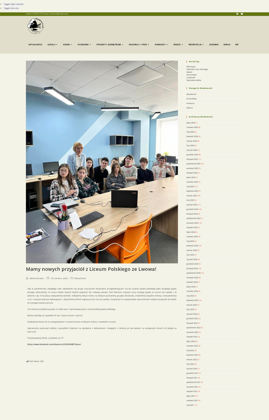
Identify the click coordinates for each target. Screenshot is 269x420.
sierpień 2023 (191, 282)
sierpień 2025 (191, 172)
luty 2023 (190, 309)
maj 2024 (190, 241)
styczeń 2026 (191, 150)
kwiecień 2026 (192, 136)
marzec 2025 (191, 195)
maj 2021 (190, 405)
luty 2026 (190, 145)
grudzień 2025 (192, 154)
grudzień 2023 (192, 264)
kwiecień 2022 (192, 355)
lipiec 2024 (190, 232)
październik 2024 (193, 218)
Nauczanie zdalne (193, 80)
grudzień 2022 (192, 318)
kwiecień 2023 (192, 300)
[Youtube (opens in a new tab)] (242, 13)
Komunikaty (191, 74)
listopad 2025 (192, 159)
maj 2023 (190, 295)
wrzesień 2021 (192, 387)
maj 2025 (190, 186)
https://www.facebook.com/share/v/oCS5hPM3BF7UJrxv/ (54, 344)
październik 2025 (193, 163)
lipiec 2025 (190, 177)
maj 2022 (190, 350)
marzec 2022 (191, 359)
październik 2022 (193, 327)
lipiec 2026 (190, 122)
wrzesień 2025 (192, 168)
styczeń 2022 (191, 368)
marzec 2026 (191, 141)
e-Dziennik (190, 77)
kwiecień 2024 (192, 245)
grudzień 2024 (192, 209)
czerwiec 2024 (192, 236)
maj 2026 (190, 132)
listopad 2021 (192, 377)
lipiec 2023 (190, 286)
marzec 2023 (191, 305)
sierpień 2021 (191, 391)
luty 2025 (190, 200)
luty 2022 (190, 364)
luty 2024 (190, 254)
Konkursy (190, 103)
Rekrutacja (190, 66)
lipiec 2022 (190, 341)
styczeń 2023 (191, 314)
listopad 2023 (192, 268)
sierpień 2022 (191, 336)
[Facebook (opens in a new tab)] (238, 13)
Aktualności (80, 278)
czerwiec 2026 (192, 127)
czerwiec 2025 (192, 182)
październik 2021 (193, 382)
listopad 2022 (192, 323)
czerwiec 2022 (192, 345)
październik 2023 (193, 273)
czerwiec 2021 (192, 400)
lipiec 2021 (190, 396)
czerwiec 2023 (192, 291)
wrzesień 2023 (192, 277)
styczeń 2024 (191, 259)
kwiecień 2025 (192, 191)
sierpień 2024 (191, 227)
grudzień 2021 (192, 373)
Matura (189, 107)
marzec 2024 (191, 250)
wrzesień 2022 (192, 332)
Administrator (37, 278)
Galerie (189, 72)
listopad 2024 (192, 214)
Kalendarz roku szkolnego (197, 69)
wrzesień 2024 (192, 223)
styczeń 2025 (191, 204)
